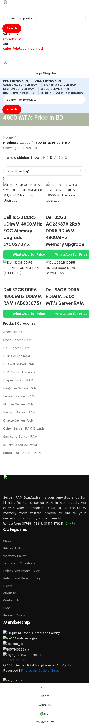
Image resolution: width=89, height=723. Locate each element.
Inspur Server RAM (18, 380)
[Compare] (8, 208)
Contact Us (11, 600)
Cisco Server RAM (17, 340)
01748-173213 (32, 524)
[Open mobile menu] (44, 55)
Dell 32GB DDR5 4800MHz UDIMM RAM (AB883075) (22, 296)
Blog (6, 607)
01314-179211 (53, 524)
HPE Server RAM (16, 356)
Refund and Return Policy (21, 570)
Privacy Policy (13, 548)
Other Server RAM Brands (23, 428)
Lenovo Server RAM (19, 396)
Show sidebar (18, 158)
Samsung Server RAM (20, 436)
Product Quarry (14, 615)
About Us (10, 593)
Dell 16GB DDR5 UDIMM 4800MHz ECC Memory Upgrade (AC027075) (22, 230)
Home (7, 585)
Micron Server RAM (18, 404)
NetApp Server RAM (19, 412)
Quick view (20, 208)
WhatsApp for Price (29, 254)
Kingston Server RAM (20, 388)
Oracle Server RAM (18, 420)
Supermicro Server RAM (22, 453)
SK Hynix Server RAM (20, 445)
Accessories (12, 332)
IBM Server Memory (19, 372)
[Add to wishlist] (32, 208)
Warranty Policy (14, 555)
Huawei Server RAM (19, 364)
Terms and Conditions (19, 563)
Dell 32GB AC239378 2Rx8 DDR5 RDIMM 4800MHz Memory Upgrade (65, 230)
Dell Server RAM (16, 348)
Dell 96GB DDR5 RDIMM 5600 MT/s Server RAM (65, 296)
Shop (7, 541)
